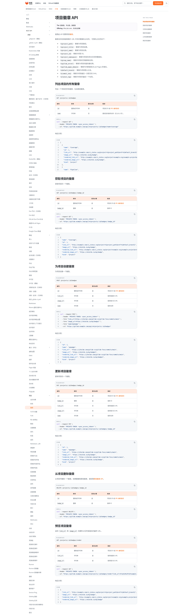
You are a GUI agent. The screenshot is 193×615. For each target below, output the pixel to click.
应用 (30, 75)
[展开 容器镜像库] (49, 114)
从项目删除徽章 (147, 37)
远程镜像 (33, 492)
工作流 (31, 203)
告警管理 (32, 59)
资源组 (31, 540)
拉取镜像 (33, 472)
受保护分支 (33, 456)
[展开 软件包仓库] (49, 363)
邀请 (30, 247)
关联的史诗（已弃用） (36, 287)
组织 (30, 359)
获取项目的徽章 (147, 25)
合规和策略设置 (34, 111)
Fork (31, 416)
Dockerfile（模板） (35, 159)
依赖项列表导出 (34, 139)
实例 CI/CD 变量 (34, 243)
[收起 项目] (49, 395)
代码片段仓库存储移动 (36, 604)
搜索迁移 (32, 580)
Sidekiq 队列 (33, 600)
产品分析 (32, 392)
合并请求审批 (33, 315)
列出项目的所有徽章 (149, 21)
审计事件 (32, 83)
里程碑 (32, 448)
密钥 (30, 275)
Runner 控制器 (33, 568)
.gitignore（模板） (35, 39)
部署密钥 (32, 143)
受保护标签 (33, 468)
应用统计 (32, 71)
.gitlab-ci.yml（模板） (36, 43)
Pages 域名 (32, 367)
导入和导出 (33, 420)
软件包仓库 (32, 363)
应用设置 (32, 67)
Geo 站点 (32, 215)
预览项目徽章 (147, 41)
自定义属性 (32, 123)
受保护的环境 (34, 460)
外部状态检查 (33, 191)
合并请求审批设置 (34, 319)
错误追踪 (32, 179)
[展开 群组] (49, 235)
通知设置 (32, 351)
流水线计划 (32, 376)
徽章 (31, 408)
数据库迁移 (32, 127)
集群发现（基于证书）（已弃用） (39, 99)
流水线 (31, 384)
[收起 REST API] (49, 30)
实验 (30, 187)
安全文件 (32, 584)
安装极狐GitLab (66, 9)
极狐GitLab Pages (34, 223)
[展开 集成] (49, 22)
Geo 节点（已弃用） (35, 211)
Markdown (32, 303)
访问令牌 (33, 400)
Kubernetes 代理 (34, 51)
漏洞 (31, 516)
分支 (30, 91)
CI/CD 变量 (33, 412)
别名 (31, 404)
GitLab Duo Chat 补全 (36, 219)
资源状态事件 (33, 556)
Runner (31, 564)
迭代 (31, 432)
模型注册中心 (33, 339)
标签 (31, 436)
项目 (30, 396)
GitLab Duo (42, 9)
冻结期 (31, 207)
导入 (30, 239)
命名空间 (32, 343)
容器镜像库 (32, 115)
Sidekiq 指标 (33, 596)
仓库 (30, 528)
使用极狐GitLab (31, 9)
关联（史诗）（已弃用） (36, 295)
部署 (30, 151)
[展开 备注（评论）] (49, 347)
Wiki (31, 524)
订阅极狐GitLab (84, 9)
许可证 (31, 279)
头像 (30, 87)
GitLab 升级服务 (53, 3)
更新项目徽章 (147, 33)
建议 (30, 612)
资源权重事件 (33, 560)
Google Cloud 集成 (35, 231)
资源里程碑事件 (34, 552)
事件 (30, 183)
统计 (31, 508)
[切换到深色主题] (166, 3)
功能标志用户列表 (34, 199)
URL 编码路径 (114, 108)
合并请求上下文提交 (35, 323)
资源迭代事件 (33, 544)
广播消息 (32, 95)
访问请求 (32, 47)
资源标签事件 (33, 548)
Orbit (50, 9)
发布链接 (33, 488)
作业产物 (32, 267)
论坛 (44, 3)
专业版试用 (158, 3)
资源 (29, 35)
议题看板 (33, 428)
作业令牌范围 (33, 271)
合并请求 (32, 327)
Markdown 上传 (35, 444)
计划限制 (32, 388)
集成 (27, 23)
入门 (27, 15)
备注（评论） (33, 347)
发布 (31, 484)
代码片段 (33, 504)
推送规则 (33, 476)
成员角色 (32, 311)
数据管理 (32, 131)
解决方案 (95, 9)
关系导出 (33, 480)
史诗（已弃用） (34, 175)
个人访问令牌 (33, 372)
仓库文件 (32, 532)
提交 (30, 107)
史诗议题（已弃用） (35, 255)
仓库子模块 (32, 536)
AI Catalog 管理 (34, 55)
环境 (30, 171)
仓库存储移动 (34, 496)
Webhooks (29, 27)
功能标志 (32, 195)
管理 (74, 9)
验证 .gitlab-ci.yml (35, 299)
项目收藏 (33, 452)
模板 (31, 512)
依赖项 (31, 135)
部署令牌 (32, 147)
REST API (29, 31)
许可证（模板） (34, 283)
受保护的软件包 (35, 464)
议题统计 (32, 259)
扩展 (56, 9)
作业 (30, 263)
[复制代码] (134, 95)
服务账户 (32, 588)
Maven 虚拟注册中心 (35, 307)
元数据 (31, 335)
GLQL (31, 227)
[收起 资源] (49, 34)
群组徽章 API (98, 479)
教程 (27, 19)
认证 (30, 79)
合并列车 (32, 331)
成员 (31, 440)
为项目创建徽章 (147, 29)
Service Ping (33, 592)
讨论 (30, 155)
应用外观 (32, 63)
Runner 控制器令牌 (35, 572)
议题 (30, 251)
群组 (30, 235)
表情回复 (32, 167)
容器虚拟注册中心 (34, 119)
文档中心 (38, 3)
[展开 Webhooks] (49, 26)
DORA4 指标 (33, 163)
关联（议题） (33, 291)
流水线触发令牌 (34, 380)
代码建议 (32, 103)
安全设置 (33, 500)
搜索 (30, 576)
